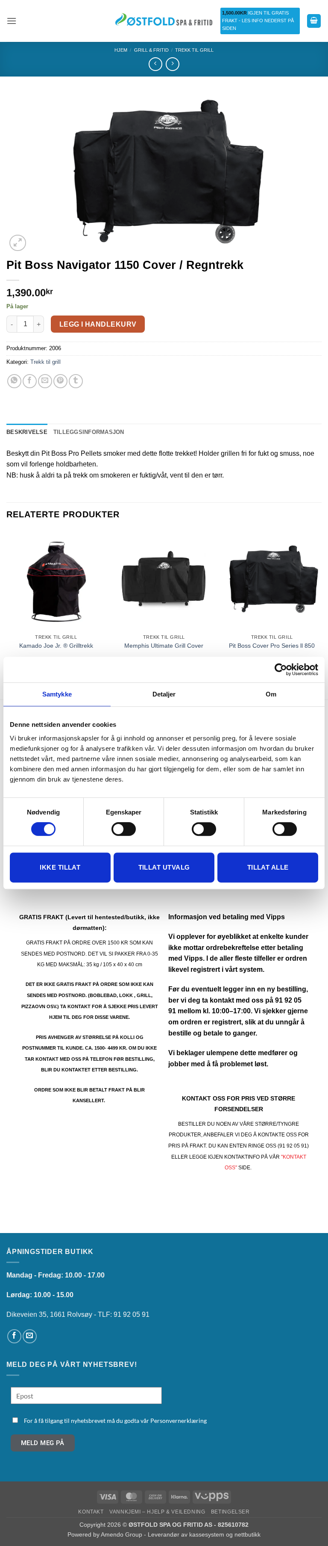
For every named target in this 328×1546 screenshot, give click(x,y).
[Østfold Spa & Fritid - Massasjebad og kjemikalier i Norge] (164, 20)
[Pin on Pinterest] (60, 381)
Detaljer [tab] (164, 694)
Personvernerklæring (178, 1420)
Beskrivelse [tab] (26, 432)
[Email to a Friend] (45, 381)
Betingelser (230, 1512)
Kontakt (90, 1512)
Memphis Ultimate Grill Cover (163, 645)
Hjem (120, 50)
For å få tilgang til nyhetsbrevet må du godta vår (115, 1420)
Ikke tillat (60, 867)
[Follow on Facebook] (14, 1336)
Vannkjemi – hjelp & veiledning (157, 1512)
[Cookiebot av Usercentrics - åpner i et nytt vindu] (280, 669)
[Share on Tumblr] (76, 381)
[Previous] (6, 614)
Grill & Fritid (151, 50)
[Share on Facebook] (30, 381)
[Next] (321, 614)
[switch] (123, 829)
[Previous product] (172, 64)
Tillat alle (268, 867)
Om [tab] (271, 694)
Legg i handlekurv (98, 324)
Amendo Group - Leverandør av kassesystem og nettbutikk (181, 1534)
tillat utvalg (164, 867)
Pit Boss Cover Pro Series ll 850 (272, 645)
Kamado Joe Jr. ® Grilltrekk (56, 645)
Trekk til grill (194, 50)
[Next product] (155, 64)
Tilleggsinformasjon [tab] (88, 432)
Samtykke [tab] (57, 694)
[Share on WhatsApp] (14, 381)
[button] (11, 20)
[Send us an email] (30, 1336)
